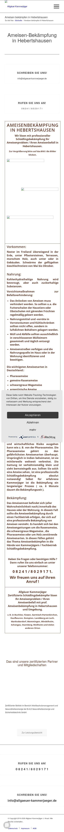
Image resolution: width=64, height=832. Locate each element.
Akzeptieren (33, 415)
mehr (32, 429)
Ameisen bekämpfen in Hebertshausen (26, 17)
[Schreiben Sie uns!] (32, 64)
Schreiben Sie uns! (32, 73)
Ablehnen (33, 422)
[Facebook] (54, 825)
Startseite (18, 20)
